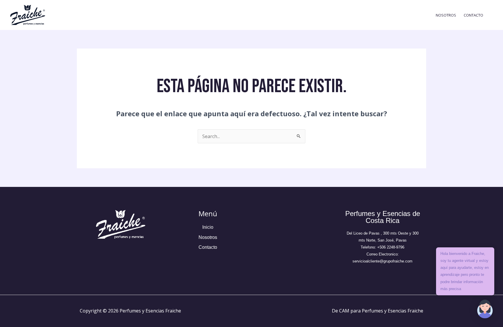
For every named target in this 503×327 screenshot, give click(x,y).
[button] (485, 309)
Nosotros (446, 15)
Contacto (473, 15)
